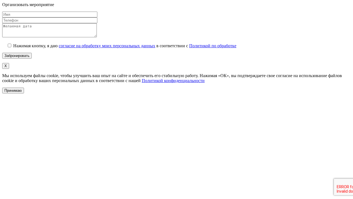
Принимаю (13, 90)
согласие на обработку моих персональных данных (107, 45)
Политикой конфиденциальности (173, 80)
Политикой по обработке (212, 45)
